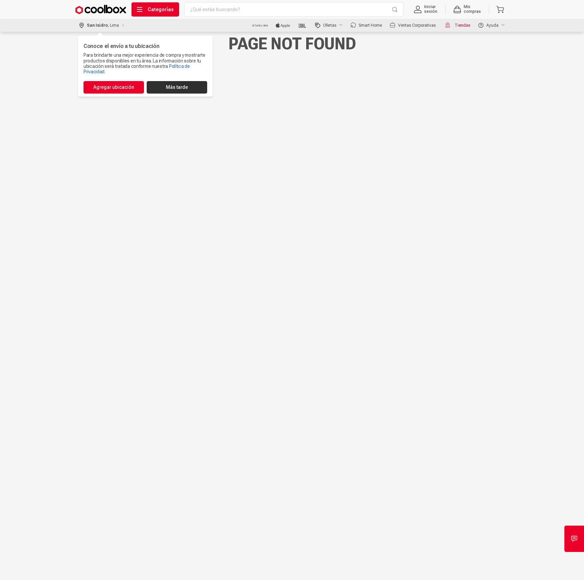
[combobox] (294, 9)
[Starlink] (260, 25)
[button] (426, 9)
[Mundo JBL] (302, 25)
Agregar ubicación (113, 87)
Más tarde (177, 87)
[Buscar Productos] (394, 9)
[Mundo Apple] (283, 25)
